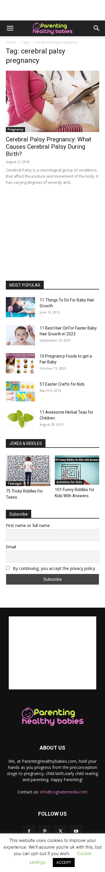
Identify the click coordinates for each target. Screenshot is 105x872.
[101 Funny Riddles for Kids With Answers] (77, 470)
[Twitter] (60, 831)
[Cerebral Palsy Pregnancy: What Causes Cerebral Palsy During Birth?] (52, 101)
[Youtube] (76, 831)
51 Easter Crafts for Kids (62, 384)
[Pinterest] (44, 831)
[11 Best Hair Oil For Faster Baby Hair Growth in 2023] (20, 335)
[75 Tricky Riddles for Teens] (28, 470)
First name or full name (28, 525)
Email (11, 546)
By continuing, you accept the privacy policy (53, 568)
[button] (10, 28)
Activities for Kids (69, 482)
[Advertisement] (52, 10)
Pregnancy (15, 129)
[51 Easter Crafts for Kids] (20, 391)
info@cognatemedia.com (64, 792)
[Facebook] (29, 831)
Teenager (15, 483)
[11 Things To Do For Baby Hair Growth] (20, 307)
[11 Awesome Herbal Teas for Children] (20, 419)
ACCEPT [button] (63, 862)
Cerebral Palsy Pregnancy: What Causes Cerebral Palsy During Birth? (48, 146)
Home (11, 42)
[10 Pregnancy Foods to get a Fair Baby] (20, 363)
